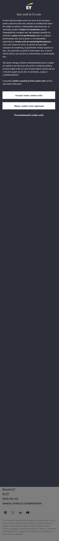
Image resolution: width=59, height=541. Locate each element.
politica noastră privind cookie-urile (29, 81)
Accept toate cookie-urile (28, 95)
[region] (29, 243)
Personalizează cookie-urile (29, 114)
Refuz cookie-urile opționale (29, 105)
